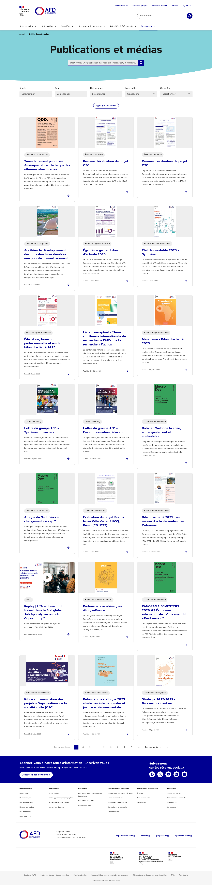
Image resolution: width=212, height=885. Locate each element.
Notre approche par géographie (61, 798)
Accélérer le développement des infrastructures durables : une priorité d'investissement (46, 254)
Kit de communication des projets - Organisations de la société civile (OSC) (45, 703)
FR (187, 6)
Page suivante (151, 747)
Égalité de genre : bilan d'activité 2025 (100, 252)
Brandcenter (171, 807)
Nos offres (65, 26)
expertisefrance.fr (124, 836)
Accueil (22, 34)
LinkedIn (176, 774)
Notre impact (54, 793)
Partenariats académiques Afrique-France (102, 608)
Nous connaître (26, 26)
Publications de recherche (176, 798)
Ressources (146, 26)
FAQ (173, 875)
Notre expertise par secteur (59, 802)
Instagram (184, 774)
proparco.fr (161, 836)
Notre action (47, 26)
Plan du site (183, 875)
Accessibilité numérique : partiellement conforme (109, 875)
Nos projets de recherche (117, 802)
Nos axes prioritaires (115, 798)
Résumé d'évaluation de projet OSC (105, 163)
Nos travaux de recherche (90, 26)
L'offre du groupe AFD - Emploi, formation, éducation (104, 430)
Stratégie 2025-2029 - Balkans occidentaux (158, 701)
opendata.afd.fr (182, 836)
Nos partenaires (25, 812)
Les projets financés (56, 807)
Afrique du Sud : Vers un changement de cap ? (42, 519)
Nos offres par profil (86, 801)
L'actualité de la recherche (117, 807)
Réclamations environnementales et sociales (150, 875)
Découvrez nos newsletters (36, 775)
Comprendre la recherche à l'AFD (120, 793)
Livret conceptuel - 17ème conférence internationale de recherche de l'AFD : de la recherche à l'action (104, 338)
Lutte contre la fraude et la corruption (106, 881)
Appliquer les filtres (106, 105)
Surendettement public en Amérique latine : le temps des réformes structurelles (47, 165)
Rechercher (189, 16)
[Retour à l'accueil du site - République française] (52, 11)
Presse (175, 6)
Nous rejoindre (25, 816)
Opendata (170, 802)
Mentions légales (80, 875)
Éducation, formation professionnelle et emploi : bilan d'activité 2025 (44, 343)
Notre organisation (26, 807)
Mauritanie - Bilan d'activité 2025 (162, 341)
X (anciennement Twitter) (160, 774)
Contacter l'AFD (30, 875)
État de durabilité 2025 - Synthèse (160, 252)
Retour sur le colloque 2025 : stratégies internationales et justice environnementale (105, 703)
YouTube (168, 774)
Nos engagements (26, 802)
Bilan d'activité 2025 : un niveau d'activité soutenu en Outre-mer (163, 521)
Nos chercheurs (114, 812)
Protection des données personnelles (55, 875)
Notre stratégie (25, 798)
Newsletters (141, 802)
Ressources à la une (174, 793)
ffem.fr (144, 836)
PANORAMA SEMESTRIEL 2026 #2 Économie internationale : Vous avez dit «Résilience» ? (164, 612)
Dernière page (167, 747)
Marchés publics (159, 6)
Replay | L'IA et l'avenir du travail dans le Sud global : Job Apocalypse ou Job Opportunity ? (44, 612)
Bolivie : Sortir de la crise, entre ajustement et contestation (161, 432)
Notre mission (24, 793)
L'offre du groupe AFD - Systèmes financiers (41, 430)
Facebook (152, 774)
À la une (140, 793)
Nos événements (143, 798)
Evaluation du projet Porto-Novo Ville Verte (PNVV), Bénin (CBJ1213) (103, 521)
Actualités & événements (121, 26)
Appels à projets (140, 6)
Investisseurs (121, 6)
